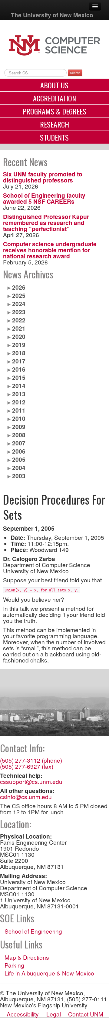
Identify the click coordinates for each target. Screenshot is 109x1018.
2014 (18, 386)
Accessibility (23, 1014)
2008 (18, 435)
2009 (18, 427)
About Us (54, 85)
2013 (18, 394)
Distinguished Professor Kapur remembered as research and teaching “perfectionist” (46, 222)
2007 (18, 443)
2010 (18, 418)
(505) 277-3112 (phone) (31, 760)
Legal (53, 1014)
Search (75, 72)
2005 (18, 459)
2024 (18, 304)
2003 (18, 476)
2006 (18, 451)
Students (54, 137)
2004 (18, 468)
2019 (18, 345)
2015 (18, 377)
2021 (18, 328)
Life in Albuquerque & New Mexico (49, 973)
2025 (18, 295)
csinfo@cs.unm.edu (26, 796)
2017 (18, 361)
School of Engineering (33, 931)
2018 (18, 353)
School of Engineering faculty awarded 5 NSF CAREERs (44, 198)
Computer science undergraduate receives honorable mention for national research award (50, 250)
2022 (18, 320)
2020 (18, 336)
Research (54, 124)
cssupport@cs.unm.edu (31, 781)
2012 (18, 402)
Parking (14, 965)
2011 (18, 410)
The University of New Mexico (52, 15)
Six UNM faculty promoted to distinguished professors (42, 177)
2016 (18, 369)
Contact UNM (85, 1014)
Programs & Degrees (54, 111)
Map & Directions (27, 957)
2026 (18, 287)
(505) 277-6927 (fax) (26, 766)
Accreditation (54, 98)
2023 (18, 312)
